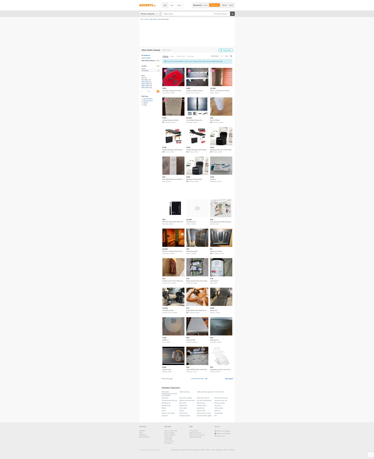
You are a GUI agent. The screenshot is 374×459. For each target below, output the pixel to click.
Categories (219, 450)
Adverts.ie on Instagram (223, 431)
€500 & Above (145, 87)
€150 (188, 147)
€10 (163, 279)
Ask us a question (169, 433)
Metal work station (220, 403)
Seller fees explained (195, 437)
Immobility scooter (168, 310)
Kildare (171, 224)
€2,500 (189, 118)
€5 (211, 249)
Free (143, 78)
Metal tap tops (201, 403)
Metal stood (182, 403)
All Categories (146, 55)
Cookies (208, 450)
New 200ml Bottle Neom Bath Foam (173, 179)
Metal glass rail (166, 403)
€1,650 (189, 219)
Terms (213, 450)
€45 (211, 219)
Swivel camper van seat (203, 413)
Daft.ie (141, 433)
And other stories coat (221, 400)
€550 (188, 88)
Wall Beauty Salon (191, 251)
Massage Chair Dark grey (194, 179)
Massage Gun (214, 340)
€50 (211, 338)
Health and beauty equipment (205, 392)
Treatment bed (190, 222)
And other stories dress (221, 398)
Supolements (214, 281)
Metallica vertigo (201, 405)
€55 (187, 249)
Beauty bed (213, 310)
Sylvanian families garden (204, 415)
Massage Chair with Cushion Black (221, 149)
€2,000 (213, 88)
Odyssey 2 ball (201, 410)
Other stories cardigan (185, 398)
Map (158, 66)
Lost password (194, 431)
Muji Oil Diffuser (215, 120)
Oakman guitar (219, 408)
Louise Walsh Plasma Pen (194, 120)
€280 (212, 308)
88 (206, 378)
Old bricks (217, 410)
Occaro (164, 410)
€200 (164, 88)
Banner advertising (194, 450)
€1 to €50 (144, 80)
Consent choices (169, 441)
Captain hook (200, 408)
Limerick (172, 253)
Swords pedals (219, 413)
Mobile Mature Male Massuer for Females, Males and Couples (205, 310)
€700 (164, 338)
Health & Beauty (146, 58)
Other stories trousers (203, 398)
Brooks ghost (183, 408)
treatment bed (190, 340)
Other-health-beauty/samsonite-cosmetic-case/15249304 (170, 393)
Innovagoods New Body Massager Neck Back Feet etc (227, 222)
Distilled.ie (142, 431)
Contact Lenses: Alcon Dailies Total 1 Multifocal (176, 281)
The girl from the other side (169, 400)
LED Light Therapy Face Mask (171, 90)
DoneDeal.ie (142, 435)
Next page (228, 378)
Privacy (203, 450)
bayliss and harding (216, 251)
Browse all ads (184, 450)
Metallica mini (183, 405)
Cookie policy (168, 439)
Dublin (172, 93)
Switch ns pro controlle (168, 413)
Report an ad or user (195, 433)
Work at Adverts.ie (144, 437)
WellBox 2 (165, 340)
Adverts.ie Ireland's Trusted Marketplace (149, 5)
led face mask (166, 369)
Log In (231, 5)
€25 (163, 177)
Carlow (197, 93)
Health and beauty (184, 392)
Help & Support (175, 450)
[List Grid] (227, 56)
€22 (211, 367)
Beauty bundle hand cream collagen (197, 281)
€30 (211, 118)
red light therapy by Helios (170, 120)
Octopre (181, 410)
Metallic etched (166, 405)
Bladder (164, 408)
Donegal (174, 312)
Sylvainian (165, 415)
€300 (164, 367)
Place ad (215, 5)
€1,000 (165, 308)
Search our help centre (170, 431)
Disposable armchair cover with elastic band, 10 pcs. (226, 369)
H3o (216, 415)
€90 (187, 338)
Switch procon (183, 413)
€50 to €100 (145, 81)
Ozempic (213, 179)
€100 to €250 (145, 83)
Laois (222, 253)
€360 (212, 147)
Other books (165, 398)
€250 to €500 (145, 85)
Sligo (215, 283)
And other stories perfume (204, 400)
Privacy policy (168, 437)
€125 (164, 118)
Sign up (224, 5)
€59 (163, 219)
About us (225, 450)
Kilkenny (194, 342)
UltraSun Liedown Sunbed (194, 90)
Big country (218, 405)
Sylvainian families (184, 415)
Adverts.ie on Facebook (223, 433)
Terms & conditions (169, 435)
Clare (168, 342)
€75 (187, 308)
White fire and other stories (187, 400)
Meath (217, 93)
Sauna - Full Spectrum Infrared (219, 90)
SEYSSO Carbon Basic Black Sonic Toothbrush (176, 222)
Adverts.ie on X (221, 436)
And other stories (219, 392)
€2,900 (165, 249)
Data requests (168, 443)
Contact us (232, 450)
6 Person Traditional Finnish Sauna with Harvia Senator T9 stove (182, 251)
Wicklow (168, 181)
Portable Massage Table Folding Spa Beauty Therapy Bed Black (206, 149)
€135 (164, 147)
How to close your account (197, 435)
